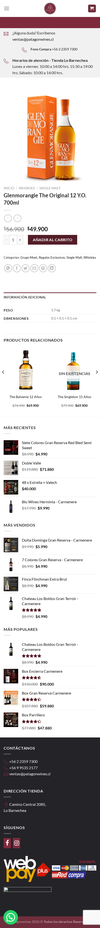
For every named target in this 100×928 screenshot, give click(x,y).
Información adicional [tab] (25, 297)
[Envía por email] (34, 268)
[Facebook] (7, 843)
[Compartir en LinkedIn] (52, 268)
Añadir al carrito (52, 239)
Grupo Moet (28, 257)
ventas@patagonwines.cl (33, 39)
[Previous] (3, 381)
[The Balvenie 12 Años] (26, 370)
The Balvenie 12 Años (25, 397)
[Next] (96, 381)
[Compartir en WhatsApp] (8, 268)
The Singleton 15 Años (74, 397)
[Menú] (6, 8)
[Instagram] (16, 843)
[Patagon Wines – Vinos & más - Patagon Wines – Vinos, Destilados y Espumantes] (50, 8)
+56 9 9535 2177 (23, 767)
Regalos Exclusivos (52, 257)
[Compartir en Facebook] (17, 268)
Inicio (9, 188)
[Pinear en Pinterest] (43, 268)
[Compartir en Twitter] (26, 268)
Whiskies (27, 188)
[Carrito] (92, 9)
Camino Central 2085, (27, 804)
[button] (10, 917)
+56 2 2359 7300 (64, 49)
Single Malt (49, 188)
